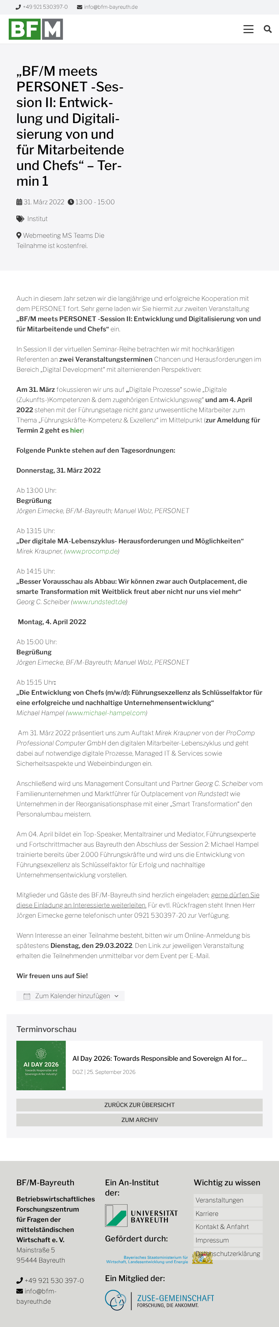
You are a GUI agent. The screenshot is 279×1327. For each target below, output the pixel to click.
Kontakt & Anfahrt (222, 1226)
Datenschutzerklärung (227, 1253)
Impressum (212, 1240)
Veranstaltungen (219, 1200)
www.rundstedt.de (99, 602)
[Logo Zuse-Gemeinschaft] (159, 1300)
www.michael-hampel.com (107, 713)
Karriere (206, 1213)
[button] (248, 29)
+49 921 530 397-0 (54, 1280)
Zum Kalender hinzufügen (72, 996)
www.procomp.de (92, 551)
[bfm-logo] (36, 29)
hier (76, 430)
